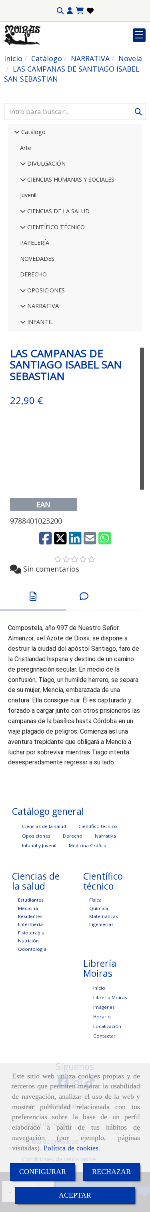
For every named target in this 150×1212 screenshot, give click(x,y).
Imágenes (104, 1007)
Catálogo (33, 132)
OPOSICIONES (45, 290)
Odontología (32, 949)
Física (95, 900)
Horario (102, 1017)
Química (98, 908)
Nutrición (28, 941)
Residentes (30, 916)
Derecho (72, 836)
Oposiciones (36, 836)
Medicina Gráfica (87, 845)
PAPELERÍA (34, 242)
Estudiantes (31, 900)
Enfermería (30, 924)
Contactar (104, 1036)
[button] (69, 10)
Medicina (28, 908)
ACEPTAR (75, 1195)
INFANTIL (39, 322)
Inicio (99, 988)
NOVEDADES (37, 258)
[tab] (33, 596)
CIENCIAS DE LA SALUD (58, 211)
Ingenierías (101, 924)
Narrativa (105, 836)
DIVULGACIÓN (46, 163)
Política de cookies (71, 1148)
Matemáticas (103, 916)
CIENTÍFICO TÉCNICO (55, 227)
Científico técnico (97, 826)
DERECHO (33, 274)
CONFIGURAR (42, 1172)
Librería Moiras (110, 997)
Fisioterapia (31, 933)
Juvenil (28, 195)
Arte (25, 148)
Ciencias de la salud (44, 826)
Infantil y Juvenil (39, 845)
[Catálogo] (17, 132)
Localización (107, 1026)
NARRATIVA (42, 306)
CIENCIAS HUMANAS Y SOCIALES (70, 179)
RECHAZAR (111, 1172)
